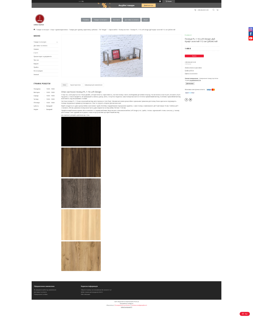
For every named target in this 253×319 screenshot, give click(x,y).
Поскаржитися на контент (122, 305)
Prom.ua (136, 301)
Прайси (36, 67)
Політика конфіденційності (139, 305)
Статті (36, 53)
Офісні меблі (113, 30)
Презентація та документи (42, 56)
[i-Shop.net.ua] (39, 19)
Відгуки (36, 64)
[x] (190, 99)
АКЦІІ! (145, 20)
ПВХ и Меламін (85, 294)
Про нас (36, 60)
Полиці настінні (124, 30)
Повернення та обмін (41, 294)
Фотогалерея (38, 71)
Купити (194, 56)
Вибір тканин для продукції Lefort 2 (92, 292)
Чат (246, 314)
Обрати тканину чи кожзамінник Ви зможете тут (96, 290)
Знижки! (36, 74)
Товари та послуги (100, 20)
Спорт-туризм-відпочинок (59, 30)
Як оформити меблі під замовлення (45, 290)
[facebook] (186, 99)
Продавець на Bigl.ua (126, 303)
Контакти (116, 20)
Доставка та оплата (132, 20)
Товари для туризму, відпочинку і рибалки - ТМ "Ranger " (88, 30)
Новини (36, 49)
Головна (86, 20)
